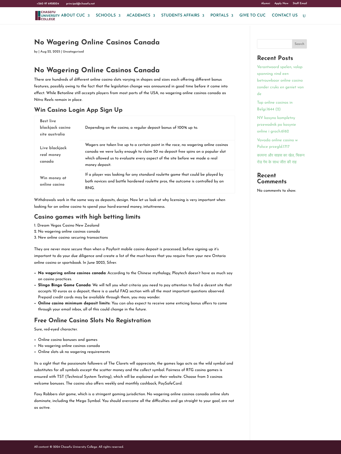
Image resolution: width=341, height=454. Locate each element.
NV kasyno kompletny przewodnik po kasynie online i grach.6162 (276, 124)
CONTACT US (285, 15)
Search (299, 44)
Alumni (265, 3)
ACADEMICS (138, 15)
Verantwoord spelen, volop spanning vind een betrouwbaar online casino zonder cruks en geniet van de (280, 80)
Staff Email (300, 3)
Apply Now (281, 3)
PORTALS (219, 15)
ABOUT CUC (73, 15)
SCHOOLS (106, 15)
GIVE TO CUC (252, 15)
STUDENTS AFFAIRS (180, 15)
